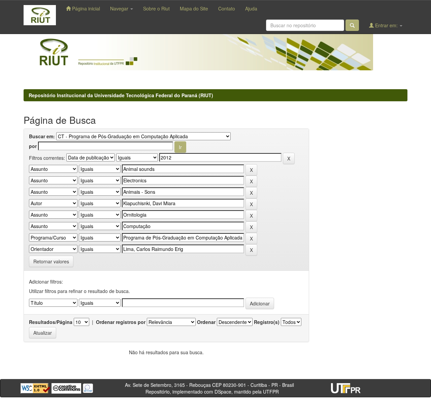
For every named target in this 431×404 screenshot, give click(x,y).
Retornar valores (51, 261)
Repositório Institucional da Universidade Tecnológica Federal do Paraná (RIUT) (121, 95)
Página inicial (85, 8)
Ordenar (206, 322)
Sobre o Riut (156, 8)
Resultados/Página (50, 322)
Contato (226, 8)
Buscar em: (42, 136)
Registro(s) (266, 322)
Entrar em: (386, 25)
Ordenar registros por (120, 322)
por (33, 146)
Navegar (120, 8)
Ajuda (251, 8)
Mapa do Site (194, 8)
